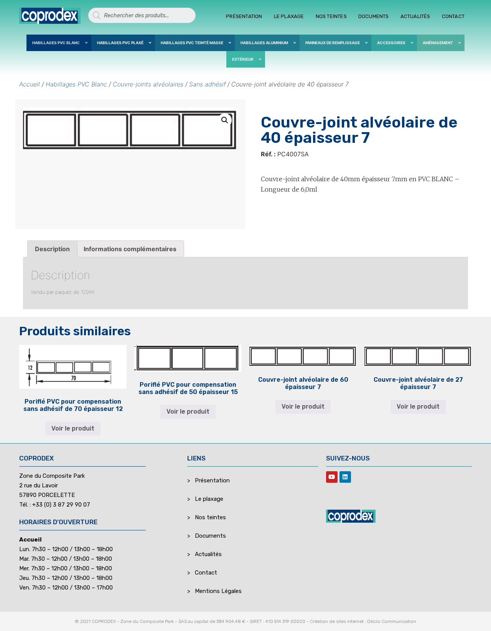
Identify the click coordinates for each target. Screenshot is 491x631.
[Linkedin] (345, 477)
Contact (453, 16)
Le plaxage (289, 16)
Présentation (244, 16)
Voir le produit (72, 428)
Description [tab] (52, 249)
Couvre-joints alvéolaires (148, 84)
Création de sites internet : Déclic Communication (363, 621)
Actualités (415, 16)
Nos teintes (331, 16)
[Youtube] (332, 477)
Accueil (29, 84)
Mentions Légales (218, 591)
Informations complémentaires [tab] (130, 249)
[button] (225, 120)
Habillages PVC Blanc (76, 84)
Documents (373, 16)
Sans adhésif (207, 84)
